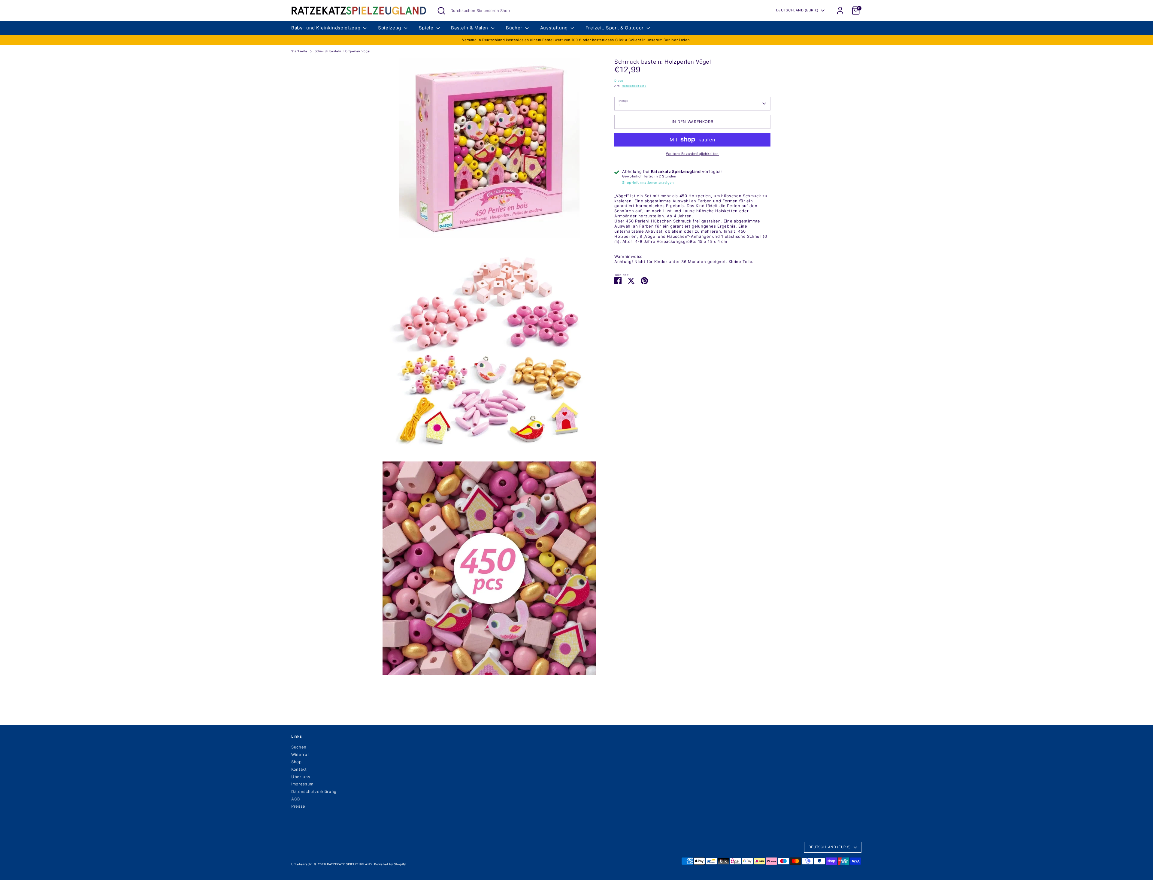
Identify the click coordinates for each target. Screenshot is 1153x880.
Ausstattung (554, 28)
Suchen (299, 747)
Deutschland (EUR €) (797, 10)
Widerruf (300, 754)
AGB (295, 799)
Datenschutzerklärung (314, 791)
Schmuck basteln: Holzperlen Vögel (343, 51)
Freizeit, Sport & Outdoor (615, 28)
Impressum (302, 784)
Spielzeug (390, 28)
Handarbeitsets (634, 85)
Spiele (427, 28)
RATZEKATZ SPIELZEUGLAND (349, 864)
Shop (296, 761)
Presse (298, 806)
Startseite (299, 51)
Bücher (515, 28)
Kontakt (299, 769)
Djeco (618, 80)
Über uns (300, 776)
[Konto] (840, 11)
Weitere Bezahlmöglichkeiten (692, 153)
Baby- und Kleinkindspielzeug (326, 28)
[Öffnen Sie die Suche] (441, 11)
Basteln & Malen (470, 28)
